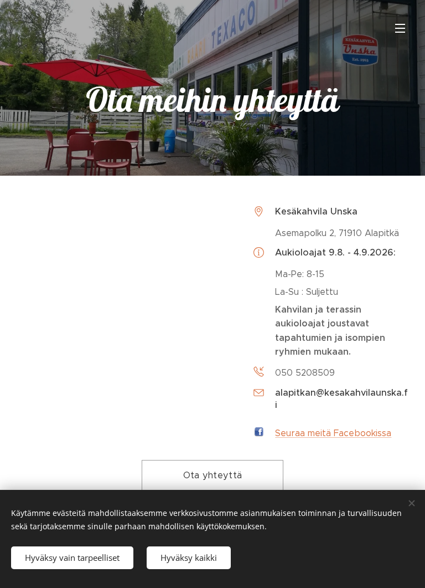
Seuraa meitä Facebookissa (333, 433)
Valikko (400, 28)
